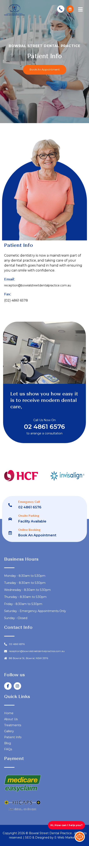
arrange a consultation (46, 433)
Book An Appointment (37, 535)
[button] (80, 10)
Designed (42, 837)
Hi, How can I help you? (66, 825)
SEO (28, 837)
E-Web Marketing (67, 837)
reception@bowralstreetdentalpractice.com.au (37, 285)
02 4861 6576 (44, 426)
